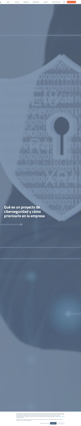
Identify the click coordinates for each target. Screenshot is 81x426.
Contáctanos (71, 2)
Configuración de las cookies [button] (44, 423)
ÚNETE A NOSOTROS (56, 2)
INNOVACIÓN (25, 2)
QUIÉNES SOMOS (36, 2)
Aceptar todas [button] (53, 423)
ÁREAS (8, 2)
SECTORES (17, 2)
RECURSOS (46, 2)
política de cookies (61, 416)
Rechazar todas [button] (60, 423)
